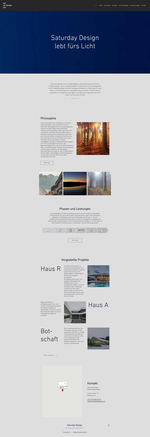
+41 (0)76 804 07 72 (94, 399)
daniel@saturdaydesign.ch (96, 401)
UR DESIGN (7, 6)
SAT (4, 3)
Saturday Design (74, 425)
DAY (4, 8)
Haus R (51, 269)
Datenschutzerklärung (80, 432)
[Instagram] (108, 425)
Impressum (66, 432)
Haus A (98, 305)
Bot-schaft (49, 336)
